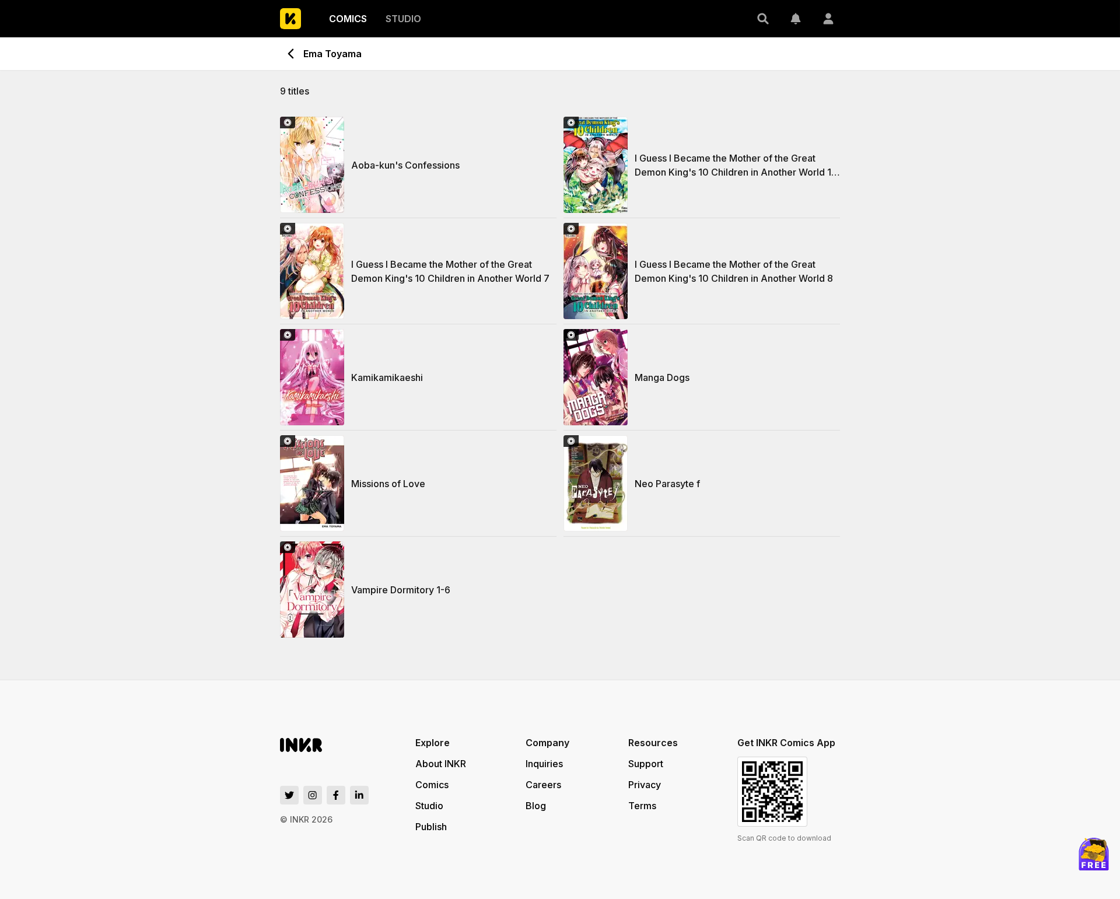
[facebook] (336, 795)
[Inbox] (795, 18)
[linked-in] (359, 795)
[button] (763, 18)
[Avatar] (828, 18)
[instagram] (312, 795)
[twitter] (289, 795)
